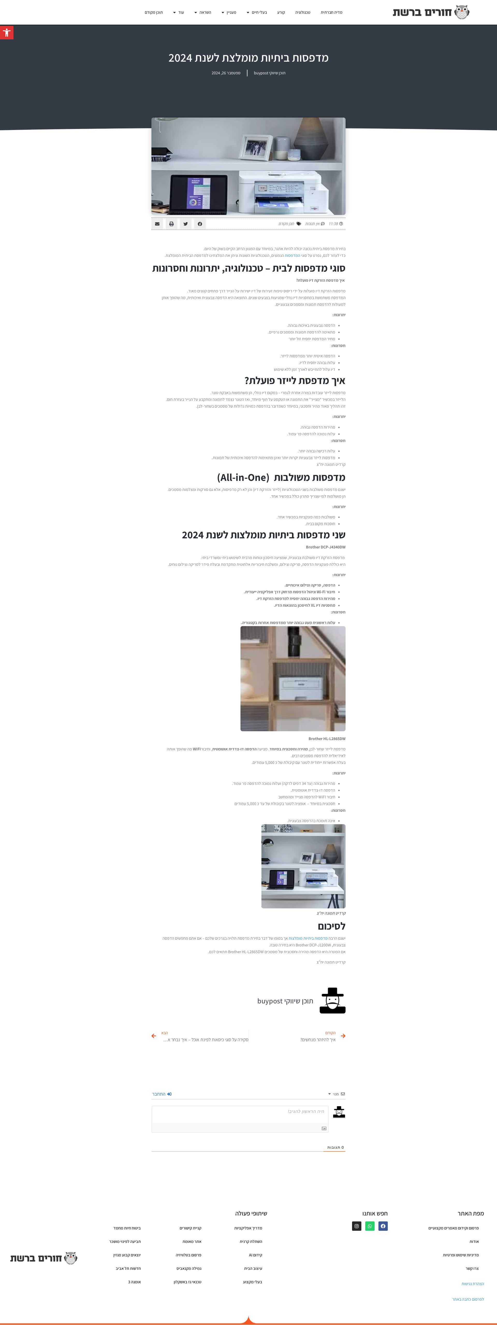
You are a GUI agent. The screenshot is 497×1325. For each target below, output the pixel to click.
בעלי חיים (259, 12)
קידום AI (255, 1255)
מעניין (231, 12)
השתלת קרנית (251, 1241)
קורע (281, 12)
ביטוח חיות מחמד (127, 1228)
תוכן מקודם (154, 12)
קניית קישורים (190, 1228)
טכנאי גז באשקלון (187, 1282)
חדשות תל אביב (128, 1268)
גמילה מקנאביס (189, 1268)
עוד (181, 12)
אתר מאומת (191, 1241)
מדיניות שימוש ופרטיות (461, 1255)
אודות (474, 1241)
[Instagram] (356, 1226)
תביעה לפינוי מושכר (125, 1241)
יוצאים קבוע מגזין (127, 1255)
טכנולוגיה (302, 12)
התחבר (159, 1094)
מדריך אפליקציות (248, 1228)
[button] (6, 32)
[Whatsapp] (370, 1226)
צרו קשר (472, 1268)
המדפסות (292, 255)
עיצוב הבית (253, 1268)
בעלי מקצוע (252, 1282)
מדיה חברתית (331, 12)
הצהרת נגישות (473, 1283)
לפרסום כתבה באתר (468, 1299)
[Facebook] (383, 1226)
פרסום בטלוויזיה (188, 1255)
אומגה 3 (134, 1282)
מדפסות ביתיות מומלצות (308, 938)
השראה (205, 12)
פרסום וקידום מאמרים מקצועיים (453, 1228)
